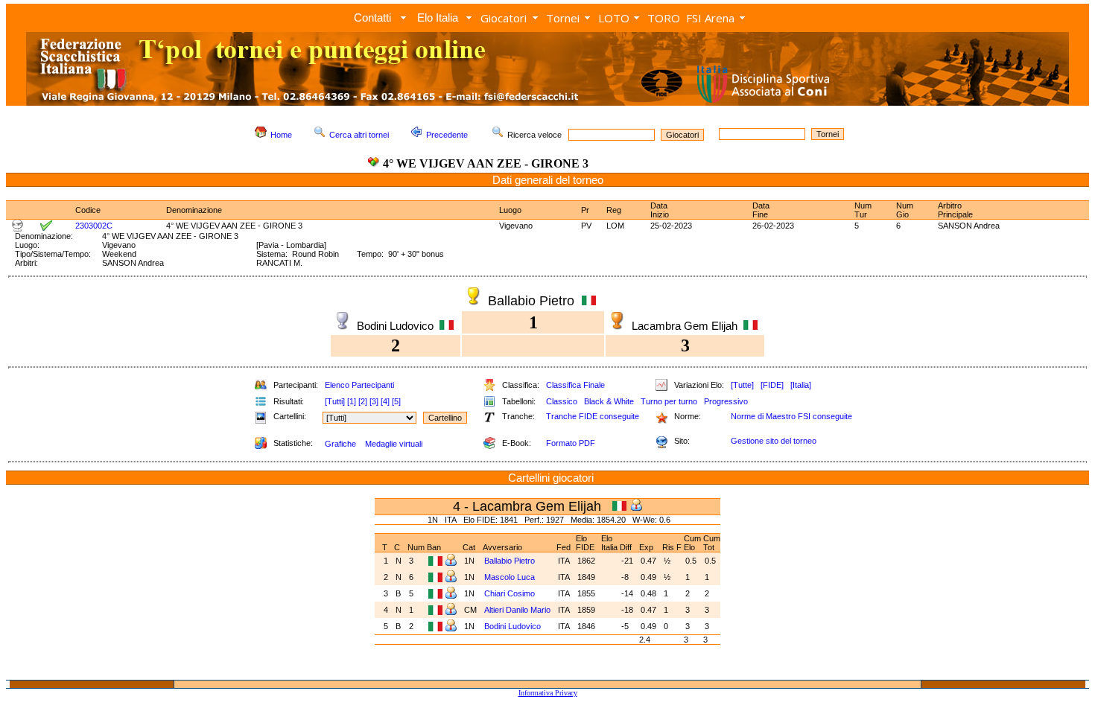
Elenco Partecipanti (359, 384)
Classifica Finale (575, 384)
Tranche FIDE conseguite (592, 416)
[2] (362, 401)
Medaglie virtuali (393, 443)
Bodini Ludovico (512, 626)
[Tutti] (335, 401)
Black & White (609, 401)
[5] (396, 401)
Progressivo (726, 401)
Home (281, 134)
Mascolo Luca (509, 577)
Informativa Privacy (547, 693)
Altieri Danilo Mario (517, 609)
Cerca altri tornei (359, 134)
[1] (351, 401)
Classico (561, 401)
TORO (663, 17)
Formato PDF (570, 443)
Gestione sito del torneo (773, 440)
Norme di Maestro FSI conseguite (791, 416)
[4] (385, 401)
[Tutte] (742, 384)
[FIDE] (772, 384)
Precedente (447, 134)
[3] (373, 401)
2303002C (93, 225)
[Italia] (800, 384)
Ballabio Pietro (509, 560)
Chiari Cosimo (509, 593)
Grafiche (340, 443)
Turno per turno (669, 401)
